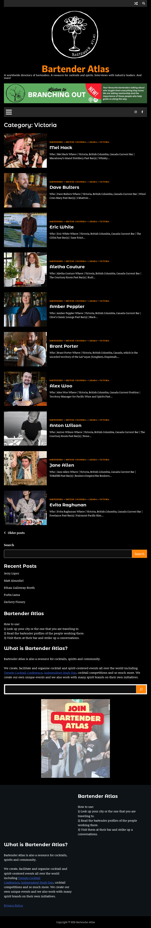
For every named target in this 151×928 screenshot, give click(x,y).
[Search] (141, 689)
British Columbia (76, 142)
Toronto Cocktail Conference (23, 672)
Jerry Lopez (11, 573)
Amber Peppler (67, 306)
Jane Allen (62, 465)
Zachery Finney (14, 602)
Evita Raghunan (68, 505)
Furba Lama (12, 595)
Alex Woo (61, 386)
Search (9, 545)
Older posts (16, 532)
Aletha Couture (67, 266)
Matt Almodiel (14, 580)
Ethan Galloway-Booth (19, 587)
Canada (92, 142)
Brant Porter (64, 346)
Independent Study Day (60, 672)
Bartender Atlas (75, 68)
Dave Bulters (64, 187)
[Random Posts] (136, 3)
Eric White (62, 227)
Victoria (104, 142)
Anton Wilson (65, 425)
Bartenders (56, 142)
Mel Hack (61, 147)
